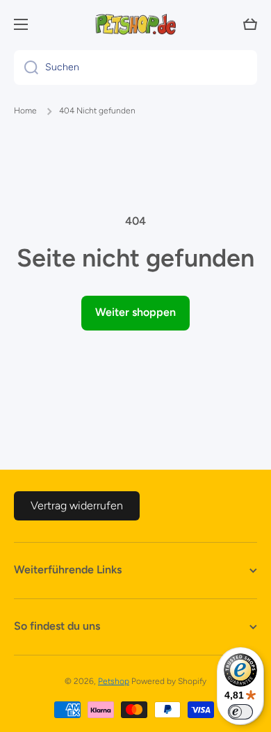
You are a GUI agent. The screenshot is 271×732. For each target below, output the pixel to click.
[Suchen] (26, 67)
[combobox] (135, 67)
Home (25, 111)
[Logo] (135, 24)
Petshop (113, 681)
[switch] (240, 711)
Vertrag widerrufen (77, 505)
